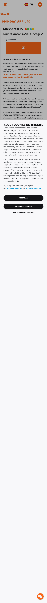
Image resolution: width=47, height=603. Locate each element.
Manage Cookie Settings (24, 212)
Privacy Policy (14, 188)
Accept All (23, 198)
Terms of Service (33, 188)
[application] (40, 596)
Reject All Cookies (23, 206)
